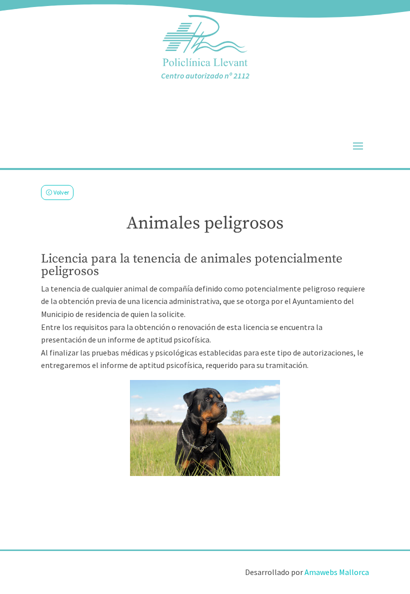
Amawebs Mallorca (336, 572)
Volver (61, 192)
